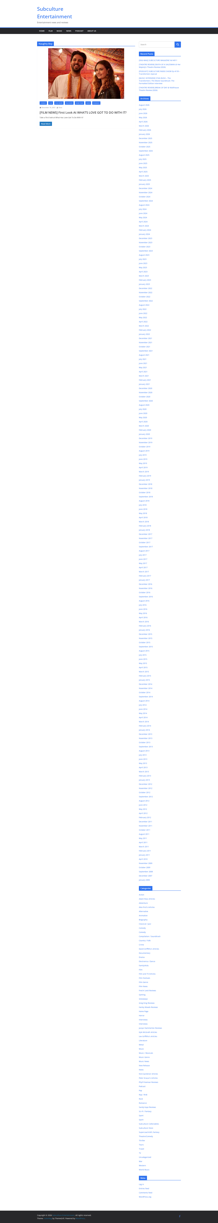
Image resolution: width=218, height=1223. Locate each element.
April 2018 (143, 517)
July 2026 (142, 109)
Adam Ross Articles (147, 899)
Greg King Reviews (147, 1003)
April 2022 (143, 321)
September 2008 (146, 871)
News (68, 31)
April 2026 (143, 121)
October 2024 (144, 196)
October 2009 (144, 867)
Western (142, 1165)
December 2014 (145, 684)
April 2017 (143, 567)
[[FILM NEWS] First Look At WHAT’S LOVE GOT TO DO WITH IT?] (86, 73)
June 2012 (143, 805)
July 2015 (142, 655)
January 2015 (144, 680)
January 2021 (144, 384)
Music (59, 31)
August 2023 (144, 255)
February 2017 (145, 576)
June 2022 (143, 313)
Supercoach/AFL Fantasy (149, 1132)
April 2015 (143, 667)
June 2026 (143, 113)
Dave (60, 107)
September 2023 (146, 251)
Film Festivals (144, 978)
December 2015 (145, 634)
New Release (144, 1065)
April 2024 (143, 221)
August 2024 (144, 205)
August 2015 (144, 651)
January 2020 (144, 434)
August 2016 (144, 601)
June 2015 (143, 659)
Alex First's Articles (147, 907)
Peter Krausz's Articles (148, 1078)
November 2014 (145, 688)
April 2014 (143, 717)
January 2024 (144, 234)
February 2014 (145, 726)
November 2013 (145, 738)
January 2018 (144, 530)
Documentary (144, 953)
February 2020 (145, 430)
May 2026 (143, 117)
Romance (96, 103)
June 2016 (143, 609)
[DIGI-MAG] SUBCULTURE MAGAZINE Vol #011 (158, 60)
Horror (141, 1015)
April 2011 (143, 842)
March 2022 (144, 326)
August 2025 (144, 155)
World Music (144, 1169)
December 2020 (145, 388)
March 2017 (144, 571)
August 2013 (144, 751)
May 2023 (143, 267)
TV (140, 1153)
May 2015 (143, 663)
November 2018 (145, 488)
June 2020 (143, 413)
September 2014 (146, 696)
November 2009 (145, 863)
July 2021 (142, 359)
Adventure (143, 903)
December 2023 (145, 238)
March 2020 (144, 426)
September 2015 (146, 646)
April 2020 (143, 421)
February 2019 (145, 476)
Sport (141, 1115)
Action (141, 894)
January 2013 (144, 780)
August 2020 (144, 405)
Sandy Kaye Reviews (147, 1107)
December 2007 (145, 876)
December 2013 (145, 734)
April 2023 (143, 271)
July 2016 (142, 605)
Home (42, 31)
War (140, 1161)
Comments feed (145, 1192)
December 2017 (145, 534)
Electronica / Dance (147, 961)
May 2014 (143, 713)
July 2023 (142, 259)
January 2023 (144, 284)
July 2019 (142, 455)
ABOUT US (91, 31)
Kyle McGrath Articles (148, 1032)
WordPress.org (145, 1197)
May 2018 (143, 513)
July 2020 (142, 409)
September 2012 (146, 796)
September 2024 (146, 201)
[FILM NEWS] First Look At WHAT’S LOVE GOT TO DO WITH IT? (83, 112)
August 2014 (144, 701)
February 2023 (145, 280)
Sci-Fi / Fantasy (145, 1111)
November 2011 (145, 826)
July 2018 (142, 505)
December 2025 (145, 138)
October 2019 (144, 446)
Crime (141, 944)
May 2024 (143, 217)
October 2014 (144, 692)
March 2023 (144, 276)
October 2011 (144, 830)
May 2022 (143, 317)
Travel (141, 1149)
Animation (143, 915)
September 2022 (146, 301)
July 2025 (142, 159)
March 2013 (144, 771)
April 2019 (143, 467)
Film (51, 31)
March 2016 (144, 621)
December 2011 (145, 821)
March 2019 (144, 471)
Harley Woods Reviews (148, 1007)
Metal (141, 1044)
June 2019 (143, 459)
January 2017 (144, 580)
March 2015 (144, 671)
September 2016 (146, 596)
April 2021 (143, 371)
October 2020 (144, 396)
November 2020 (145, 392)
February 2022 (145, 330)
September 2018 (146, 496)
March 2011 (144, 846)
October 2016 (144, 592)
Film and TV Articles (147, 974)
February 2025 (145, 180)
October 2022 (144, 296)
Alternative (143, 911)
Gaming (142, 994)
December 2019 (145, 438)
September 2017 (146, 546)
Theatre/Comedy (146, 1136)
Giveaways (143, 999)
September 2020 (146, 401)
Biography (143, 919)
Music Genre (144, 1057)
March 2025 (144, 176)
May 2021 (143, 367)
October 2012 (144, 792)
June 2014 (143, 709)
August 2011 (144, 834)
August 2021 (144, 355)
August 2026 (144, 105)
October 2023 (144, 246)
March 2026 (144, 126)
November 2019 (145, 442)
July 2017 (142, 555)
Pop (140, 1090)
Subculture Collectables (149, 1124)
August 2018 (144, 501)
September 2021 (146, 351)
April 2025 (143, 171)
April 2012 (143, 813)
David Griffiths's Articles (149, 949)
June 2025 (143, 163)
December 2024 (145, 188)
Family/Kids (144, 965)
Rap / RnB (143, 1094)
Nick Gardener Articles (148, 1074)
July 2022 (142, 309)
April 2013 (143, 767)
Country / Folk (145, 940)
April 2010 (143, 859)
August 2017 (144, 551)
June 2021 (143, 363)
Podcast (79, 31)
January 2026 (144, 134)
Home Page (79, 103)
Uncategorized (145, 1157)
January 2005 (144, 880)
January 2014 (144, 730)
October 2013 (144, 742)
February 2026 (145, 130)
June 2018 (143, 509)
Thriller (142, 1140)
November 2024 (145, 192)
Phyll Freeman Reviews (148, 1082)
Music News (144, 1061)
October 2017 (144, 542)
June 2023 (143, 263)
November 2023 (145, 242)
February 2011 (145, 851)
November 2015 (145, 638)
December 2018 (145, 484)
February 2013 (145, 776)
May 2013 (143, 763)
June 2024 (143, 213)
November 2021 (145, 342)
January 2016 (144, 630)
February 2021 (145, 380)
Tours (141, 1144)
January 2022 (144, 334)
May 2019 (143, 463)
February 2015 (145, 676)
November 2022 (145, 292)
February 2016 (145, 626)
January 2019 (144, 480)
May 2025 (143, 167)
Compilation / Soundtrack (149, 936)
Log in (141, 1184)
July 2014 (142, 705)
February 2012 (145, 817)
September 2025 (146, 151)
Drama (142, 957)
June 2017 (143, 559)
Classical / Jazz (145, 924)
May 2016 (143, 613)
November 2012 (145, 788)
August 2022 (144, 305)
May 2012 (143, 809)
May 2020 (143, 417)
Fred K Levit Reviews (147, 990)
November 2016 (145, 588)
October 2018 (144, 492)
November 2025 (145, 142)
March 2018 (144, 521)
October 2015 (144, 642)
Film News (69, 103)
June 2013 (143, 759)
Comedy (43, 103)
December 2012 (145, 784)
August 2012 (144, 801)
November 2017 (145, 538)
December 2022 (145, 288)
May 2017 (143, 563)
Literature (143, 1040)
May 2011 (143, 838)
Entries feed (144, 1188)
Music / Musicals (146, 1053)
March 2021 (144, 376)
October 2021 (144, 346)
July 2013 (142, 755)
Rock (141, 1099)
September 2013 (146, 746)
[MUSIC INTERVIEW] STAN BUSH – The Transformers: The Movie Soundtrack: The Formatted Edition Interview (156, 81)
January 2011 (144, 855)
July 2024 (142, 209)
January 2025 (144, 184)
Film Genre (59, 103)
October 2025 (144, 146)
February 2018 (145, 526)
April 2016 (143, 617)
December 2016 (145, 584)
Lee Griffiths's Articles (148, 1036)
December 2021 (145, 338)
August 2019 (144, 451)
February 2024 (145, 230)
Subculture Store (146, 1128)
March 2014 (144, 721)
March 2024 (144, 226)
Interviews (143, 1019)
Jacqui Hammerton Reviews (150, 1028)
